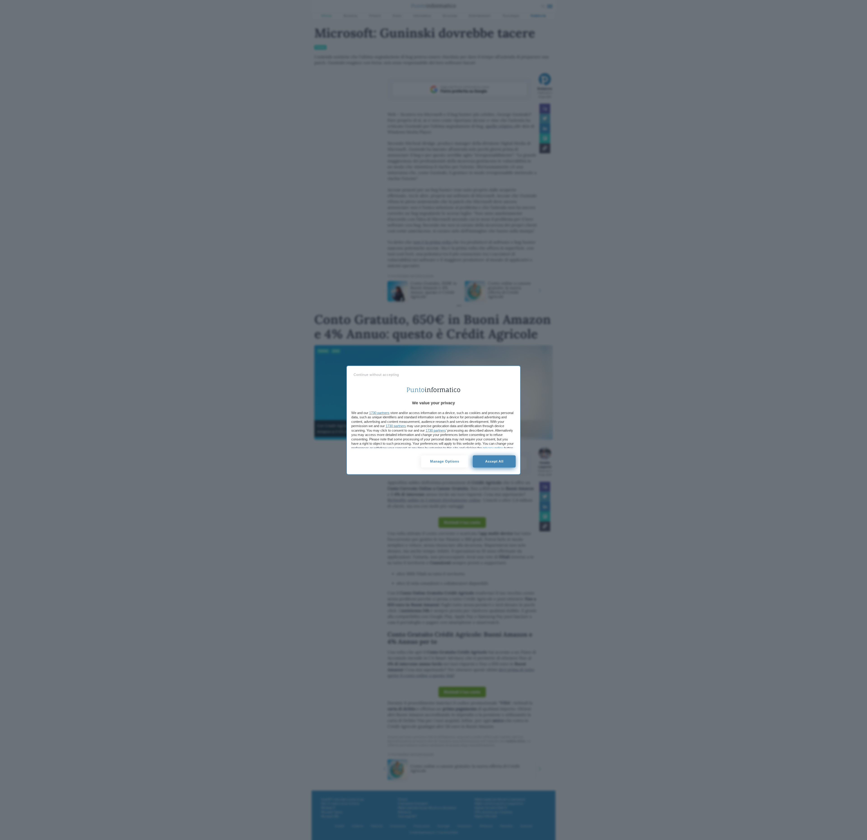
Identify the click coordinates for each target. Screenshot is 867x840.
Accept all (494, 461)
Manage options (444, 461)
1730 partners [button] (379, 413)
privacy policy (493, 448)
